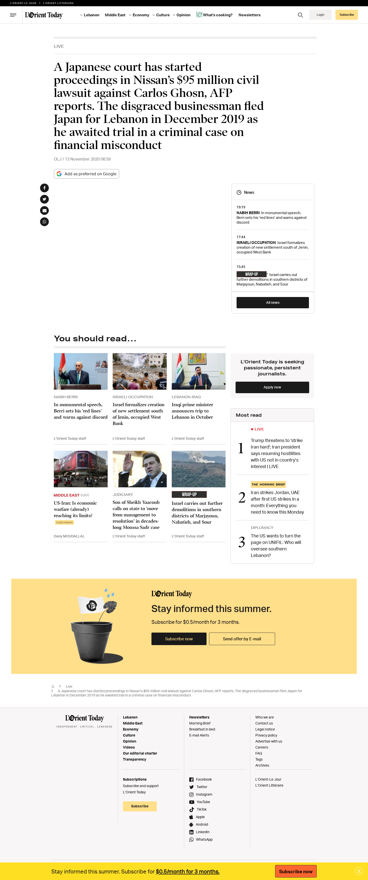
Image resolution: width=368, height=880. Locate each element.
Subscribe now (179, 638)
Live (59, 46)
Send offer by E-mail (242, 638)
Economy (130, 729)
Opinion (129, 741)
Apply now (272, 387)
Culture (129, 735)
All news (272, 302)
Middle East (132, 723)
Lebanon (130, 717)
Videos (129, 747)
